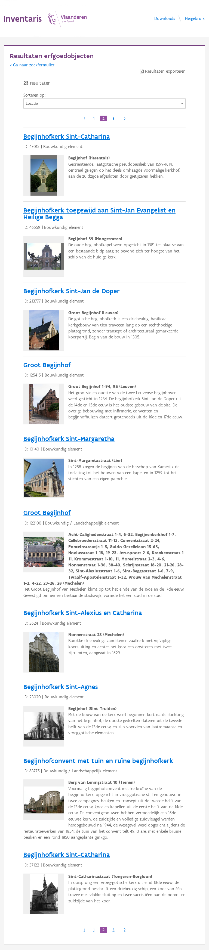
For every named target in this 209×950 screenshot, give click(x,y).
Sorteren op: (34, 95)
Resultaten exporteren (165, 71)
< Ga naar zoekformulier (32, 64)
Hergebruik (195, 18)
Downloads (164, 18)
